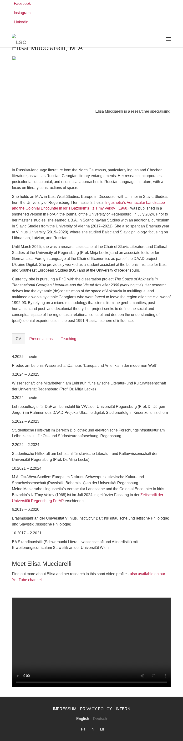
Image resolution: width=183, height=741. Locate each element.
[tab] (18, 339)
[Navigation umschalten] (168, 39)
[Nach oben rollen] (172, 730)
